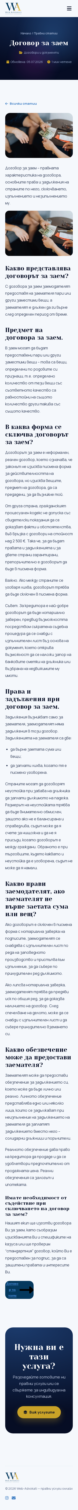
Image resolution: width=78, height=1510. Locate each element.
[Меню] (69, 8)
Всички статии (23, 103)
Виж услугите (42, 1412)
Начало (26, 33)
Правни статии (45, 33)
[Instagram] (7, 1498)
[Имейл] (14, 1498)
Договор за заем (12, 1290)
